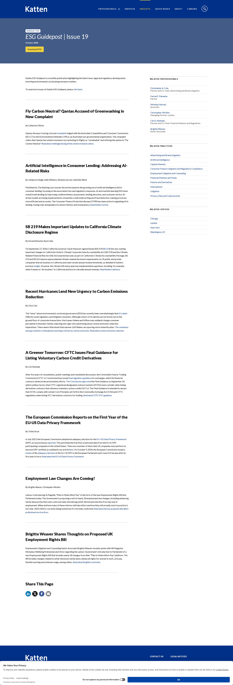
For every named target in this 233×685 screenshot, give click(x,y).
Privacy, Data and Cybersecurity (165, 195)
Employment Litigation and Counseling (168, 173)
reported (51, 442)
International (156, 186)
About (178, 9)
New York (155, 227)
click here (77, 89)
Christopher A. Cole (159, 88)
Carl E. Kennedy (157, 120)
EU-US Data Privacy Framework (111, 439)
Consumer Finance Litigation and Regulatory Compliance (176, 168)
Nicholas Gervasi (158, 104)
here (71, 449)
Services (130, 9)
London (153, 223)
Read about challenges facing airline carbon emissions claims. (68, 143)
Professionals (107, 9)
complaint (61, 133)
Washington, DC (157, 232)
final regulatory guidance (80, 378)
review (28, 453)
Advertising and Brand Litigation (165, 155)
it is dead (123, 313)
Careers (192, 9)
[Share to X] (35, 593)
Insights (145, 9)
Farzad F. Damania (158, 96)
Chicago (154, 218)
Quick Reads (162, 9)
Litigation (154, 191)
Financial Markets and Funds (163, 177)
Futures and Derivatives (161, 182)
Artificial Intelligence (160, 159)
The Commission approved (78, 381)
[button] (28, 593)
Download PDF (35, 49)
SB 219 (106, 248)
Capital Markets (158, 164)
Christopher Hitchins (160, 112)
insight (37, 266)
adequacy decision (46, 453)
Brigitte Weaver (157, 129)
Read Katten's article (99, 204)
